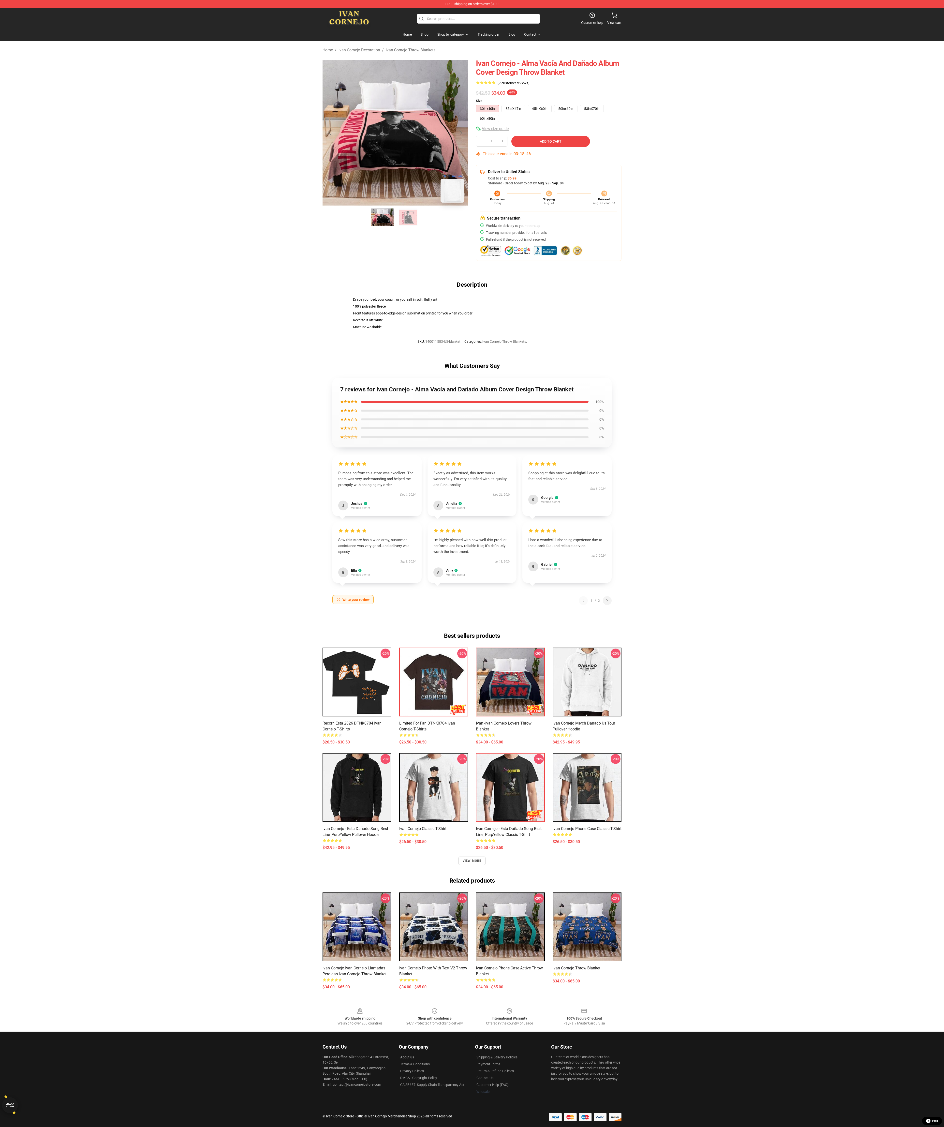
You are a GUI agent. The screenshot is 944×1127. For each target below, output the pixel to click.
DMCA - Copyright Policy (418, 1078)
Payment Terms (488, 1064)
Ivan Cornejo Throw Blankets (410, 50)
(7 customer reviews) (514, 83)
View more (472, 860)
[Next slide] (460, 133)
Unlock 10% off (10, 1105)
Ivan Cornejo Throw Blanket (576, 968)
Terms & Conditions (415, 1064)
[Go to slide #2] (408, 217)
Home (328, 50)
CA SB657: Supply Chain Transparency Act (432, 1085)
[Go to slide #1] (382, 217)
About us (407, 1057)
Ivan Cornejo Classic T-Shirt (422, 828)
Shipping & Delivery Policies (496, 1057)
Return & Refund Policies (495, 1071)
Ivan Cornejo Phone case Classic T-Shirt (587, 828)
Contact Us (484, 1078)
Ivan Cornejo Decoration (359, 50)
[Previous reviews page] (583, 600)
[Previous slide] (330, 133)
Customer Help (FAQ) (492, 1085)
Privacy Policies (412, 1071)
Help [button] (935, 1121)
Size (479, 101)
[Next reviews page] (607, 600)
